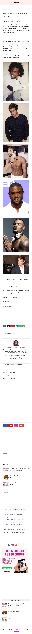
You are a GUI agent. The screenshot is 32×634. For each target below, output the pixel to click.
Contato (21, 625)
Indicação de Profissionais (10, 517)
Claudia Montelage (9, 16)
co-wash (6, 532)
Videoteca (6, 512)
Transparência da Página (22, 626)
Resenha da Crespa (17, 507)
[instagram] (16, 425)
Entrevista (13, 524)
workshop (15, 527)
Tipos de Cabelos (14, 482)
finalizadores (7, 507)
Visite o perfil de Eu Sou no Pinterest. (13, 458)
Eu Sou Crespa (16, 3)
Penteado (19, 514)
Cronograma (20, 519)
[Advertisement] (15, 586)
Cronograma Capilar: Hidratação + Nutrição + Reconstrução (19, 469)
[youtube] (21, 425)
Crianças (6, 524)
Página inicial (6, 9)
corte (25, 507)
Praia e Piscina (7, 527)
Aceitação (19, 524)
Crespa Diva (19, 522)
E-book (15, 625)
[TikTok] (23, 544)
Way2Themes (17, 629)
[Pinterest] (19, 544)
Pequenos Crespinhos (9, 529)
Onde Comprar (14, 532)
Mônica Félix (22, 509)
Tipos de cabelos (20, 529)
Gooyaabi (16, 631)
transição (15, 509)
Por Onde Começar (9, 626)
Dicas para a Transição (9, 519)
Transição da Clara (15, 476)
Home (9, 625)
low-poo (22, 532)
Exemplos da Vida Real (9, 514)
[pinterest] (10, 425)
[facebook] (5, 425)
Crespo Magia (7, 509)
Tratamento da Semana (17, 512)
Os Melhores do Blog (9, 522)
